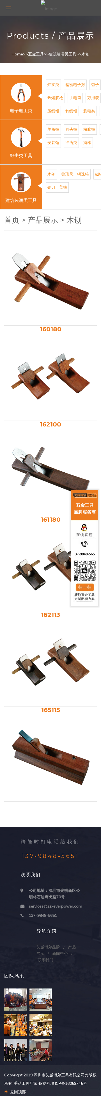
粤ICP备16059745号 (69, 1083)
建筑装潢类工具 (62, 54)
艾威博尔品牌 (48, 947)
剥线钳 (71, 110)
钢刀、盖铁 (57, 187)
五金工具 (36, 54)
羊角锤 (53, 129)
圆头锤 (71, 129)
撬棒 (87, 142)
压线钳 (53, 110)
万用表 (93, 97)
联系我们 (45, 959)
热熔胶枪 (55, 97)
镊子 (95, 84)
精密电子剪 (75, 84)
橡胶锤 (89, 129)
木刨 (85, 54)
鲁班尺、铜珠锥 (75, 174)
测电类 (89, 110)
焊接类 (53, 84)
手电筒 (75, 97)
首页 (11, 220)
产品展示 (43, 220)
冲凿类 (71, 142)
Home (17, 54)
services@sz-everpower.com (55, 906)
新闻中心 (60, 953)
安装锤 (53, 142)
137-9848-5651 (43, 915)
